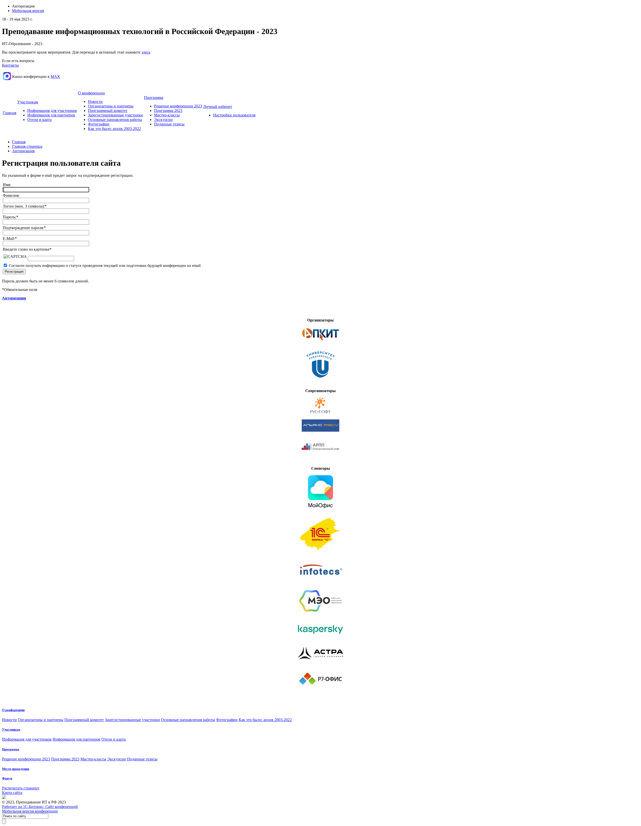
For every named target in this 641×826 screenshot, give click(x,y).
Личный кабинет (217, 106)
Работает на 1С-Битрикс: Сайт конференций (40, 806)
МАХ (55, 76)
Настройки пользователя (234, 115)
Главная (9, 113)
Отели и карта (39, 119)
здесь (145, 52)
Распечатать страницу (21, 788)
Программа (153, 97)
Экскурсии (163, 119)
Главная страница (27, 146)
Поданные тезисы (169, 124)
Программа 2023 (168, 110)
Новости (95, 101)
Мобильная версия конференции (30, 811)
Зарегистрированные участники (115, 115)
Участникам (27, 102)
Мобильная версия (28, 11)
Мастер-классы (167, 115)
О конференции (91, 93)
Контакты (10, 65)
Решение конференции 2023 (178, 106)
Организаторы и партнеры (110, 106)
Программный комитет (107, 110)
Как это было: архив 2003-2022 (114, 128)
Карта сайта (12, 792)
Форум (7, 778)
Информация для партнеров (51, 115)
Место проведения (15, 769)
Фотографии (98, 124)
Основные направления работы (115, 119)
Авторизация (23, 151)
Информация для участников (52, 110)
